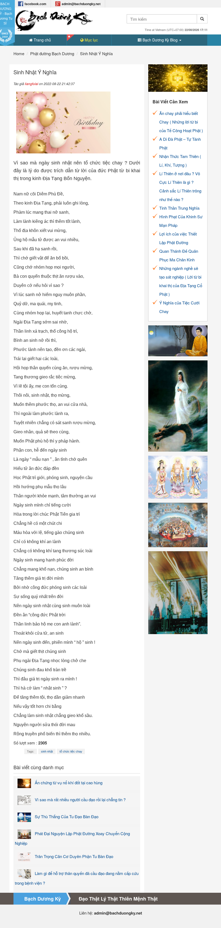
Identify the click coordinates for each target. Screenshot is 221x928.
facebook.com (35, 3)
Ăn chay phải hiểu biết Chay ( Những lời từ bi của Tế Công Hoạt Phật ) (181, 121)
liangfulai (31, 83)
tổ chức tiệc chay (71, 751)
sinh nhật (47, 751)
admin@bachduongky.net (81, 3)
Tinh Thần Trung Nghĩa (179, 208)
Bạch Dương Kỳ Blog (160, 40)
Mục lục (91, 40)
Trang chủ (42, 40)
